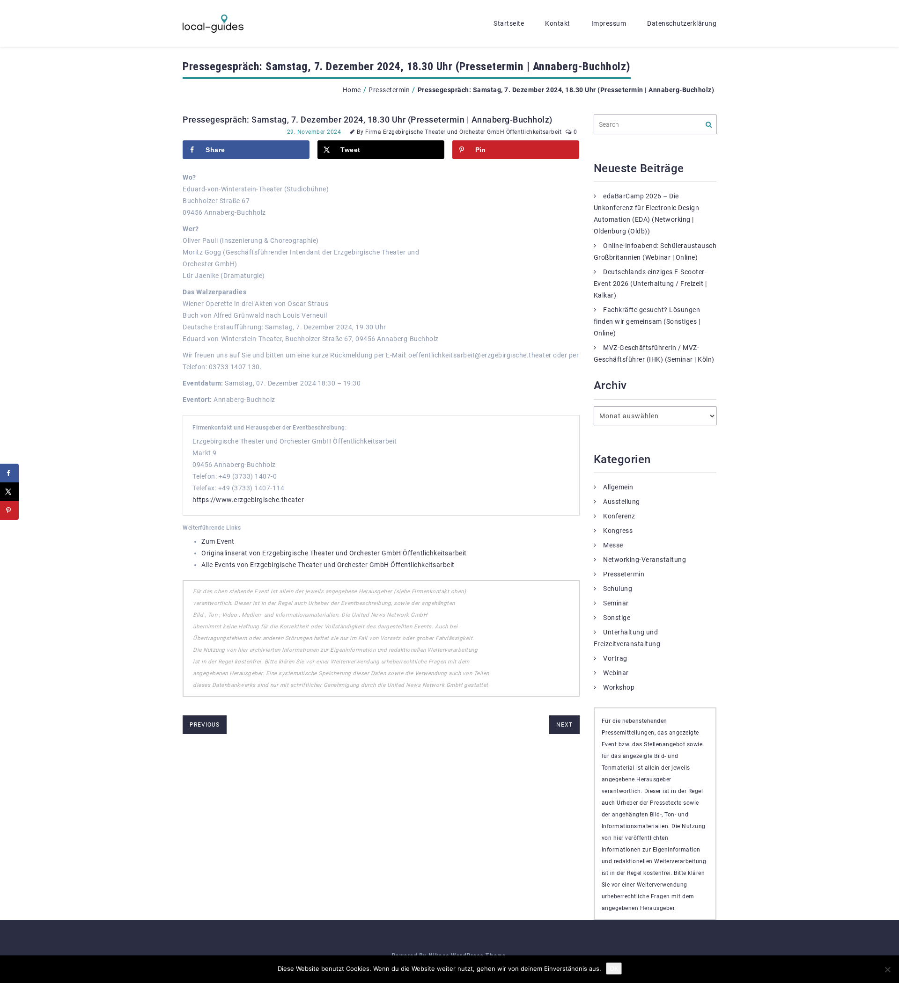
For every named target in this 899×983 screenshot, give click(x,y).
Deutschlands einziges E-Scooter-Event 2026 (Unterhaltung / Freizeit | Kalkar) (650, 283)
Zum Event (218, 541)
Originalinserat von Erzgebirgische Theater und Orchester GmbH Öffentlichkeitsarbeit (334, 553)
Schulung (617, 588)
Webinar (616, 673)
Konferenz (619, 516)
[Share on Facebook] (9, 473)
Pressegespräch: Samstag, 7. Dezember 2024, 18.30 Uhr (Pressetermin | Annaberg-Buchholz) (368, 119)
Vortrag (615, 658)
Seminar (616, 603)
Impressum (608, 23)
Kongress (618, 530)
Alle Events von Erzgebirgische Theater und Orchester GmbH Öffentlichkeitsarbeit (328, 564)
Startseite (509, 23)
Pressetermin (389, 90)
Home (352, 90)
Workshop (618, 687)
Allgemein (618, 487)
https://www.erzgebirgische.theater (248, 499)
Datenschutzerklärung (681, 23)
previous (205, 724)
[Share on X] (9, 491)
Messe (613, 545)
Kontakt (557, 23)
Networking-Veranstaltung (644, 559)
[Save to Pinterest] (9, 510)
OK (614, 968)
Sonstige (616, 617)
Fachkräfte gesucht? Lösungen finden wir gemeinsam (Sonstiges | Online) (647, 321)
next (564, 724)
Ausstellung (621, 501)
